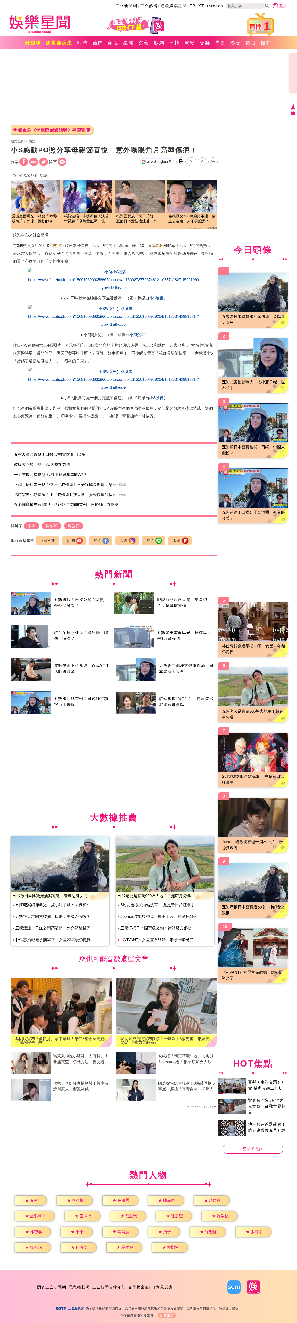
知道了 (169, 1315)
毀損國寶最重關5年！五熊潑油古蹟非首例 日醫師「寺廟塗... (68, 504)
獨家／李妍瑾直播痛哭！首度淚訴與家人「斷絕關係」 (80, 1086)
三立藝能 (149, 6)
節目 (251, 42)
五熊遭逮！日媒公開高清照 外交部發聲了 (52, 928)
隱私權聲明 (79, 1287)
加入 (97, 540)
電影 (189, 42)
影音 (235, 42)
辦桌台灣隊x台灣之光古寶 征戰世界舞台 (267, 1106)
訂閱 (71, 540)
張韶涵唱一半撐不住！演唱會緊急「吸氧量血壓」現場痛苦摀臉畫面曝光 (86, 219)
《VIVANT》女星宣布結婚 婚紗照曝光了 (156, 940)
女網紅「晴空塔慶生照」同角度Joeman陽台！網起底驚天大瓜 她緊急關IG (186, 1059)
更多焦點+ (253, 1149)
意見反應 (164, 1287)
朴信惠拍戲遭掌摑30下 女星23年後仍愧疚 (53, 940)
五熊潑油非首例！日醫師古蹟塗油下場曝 (49, 454)
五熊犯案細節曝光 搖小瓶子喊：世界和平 (52, 905)
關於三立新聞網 (51, 1287)
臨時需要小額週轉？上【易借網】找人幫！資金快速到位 (63, 494)
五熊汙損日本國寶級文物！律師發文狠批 (155, 928)
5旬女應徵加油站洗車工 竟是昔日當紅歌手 (157, 905)
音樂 (205, 42)
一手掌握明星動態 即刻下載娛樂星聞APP (50, 475)
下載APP (47, 540)
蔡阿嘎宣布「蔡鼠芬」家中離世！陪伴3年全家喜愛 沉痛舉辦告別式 (61, 1041)
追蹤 (124, 540)
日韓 (174, 42)
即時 (82, 42)
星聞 (128, 42)
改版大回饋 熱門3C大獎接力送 (42, 464)
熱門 (98, 42)
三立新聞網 (126, 6)
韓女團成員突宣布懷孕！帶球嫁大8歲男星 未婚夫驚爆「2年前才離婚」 (164, 1041)
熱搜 (113, 42)
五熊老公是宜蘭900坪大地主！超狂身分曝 (154, 896)
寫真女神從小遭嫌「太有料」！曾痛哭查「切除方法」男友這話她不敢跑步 (80, 1059)
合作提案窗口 (140, 1287)
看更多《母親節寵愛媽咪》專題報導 (54, 130)
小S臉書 (156, 298)
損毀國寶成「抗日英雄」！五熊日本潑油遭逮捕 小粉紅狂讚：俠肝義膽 (138, 219)
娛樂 (32, 141)
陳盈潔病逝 (59, 42)
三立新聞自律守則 (109, 1287)
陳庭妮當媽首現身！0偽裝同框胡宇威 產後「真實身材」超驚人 (187, 1086)
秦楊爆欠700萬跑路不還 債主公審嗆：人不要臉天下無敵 (192, 219)
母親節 (158, 245)
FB (193, 6)
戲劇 (159, 42)
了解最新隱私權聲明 (138, 1315)
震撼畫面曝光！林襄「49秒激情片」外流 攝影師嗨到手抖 (34, 219)
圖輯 (266, 42)
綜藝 (144, 42)
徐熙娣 (55, 245)
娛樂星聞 (18, 141)
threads (215, 6)
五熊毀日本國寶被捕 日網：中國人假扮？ (52, 916)
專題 (220, 42)
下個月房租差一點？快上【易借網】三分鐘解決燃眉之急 (63, 485)
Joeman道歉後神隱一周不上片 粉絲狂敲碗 (158, 916)
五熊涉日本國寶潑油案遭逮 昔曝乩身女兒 (50, 896)
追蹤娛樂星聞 (174, 6)
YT (201, 6)
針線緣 (33, 42)
